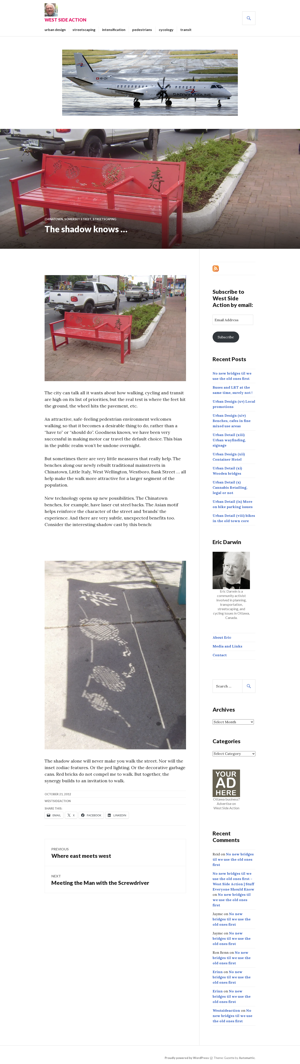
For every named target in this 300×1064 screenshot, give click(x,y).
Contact (220, 655)
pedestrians (142, 29)
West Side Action (65, 19)
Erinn (218, 972)
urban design (55, 29)
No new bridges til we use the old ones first (233, 859)
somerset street (77, 219)
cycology (166, 29)
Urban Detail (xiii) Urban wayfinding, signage (229, 440)
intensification (113, 29)
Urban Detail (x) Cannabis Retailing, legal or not (230, 487)
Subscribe (226, 337)
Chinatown (54, 219)
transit (186, 29)
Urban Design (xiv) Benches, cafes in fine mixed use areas (232, 420)
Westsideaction (58, 801)
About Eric (222, 637)
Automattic (247, 1058)
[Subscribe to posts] (216, 268)
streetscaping (83, 29)
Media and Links (227, 646)
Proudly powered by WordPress (187, 1058)
